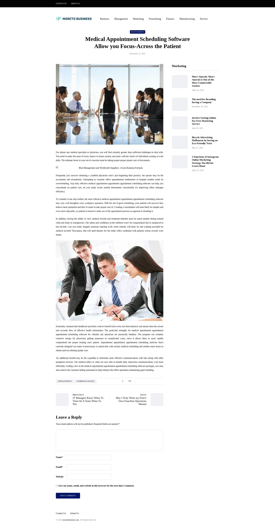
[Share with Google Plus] (147, 381)
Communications (86, 381)
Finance (170, 18)
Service (204, 18)
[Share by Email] (161, 381)
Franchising (155, 18)
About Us (75, 4)
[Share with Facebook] (140, 381)
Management (121, 18)
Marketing (138, 18)
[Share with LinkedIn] (151, 381)
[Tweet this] (143, 381)
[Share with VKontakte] (158, 381)
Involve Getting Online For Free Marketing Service (204, 121)
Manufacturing (187, 18)
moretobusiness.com (71, 520)
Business (104, 18)
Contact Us (61, 4)
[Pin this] (154, 381)
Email (59, 467)
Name (59, 457)
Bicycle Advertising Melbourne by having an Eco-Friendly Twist (205, 140)
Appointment (65, 381)
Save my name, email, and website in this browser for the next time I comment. (96, 485)
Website (59, 476)
